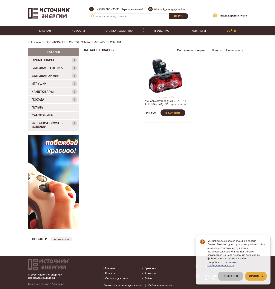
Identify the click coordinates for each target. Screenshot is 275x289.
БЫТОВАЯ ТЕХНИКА (47, 68)
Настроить (230, 276)
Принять (256, 276)
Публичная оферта (160, 285)
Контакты (199, 30)
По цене (217, 50)
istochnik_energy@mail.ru (169, 9)
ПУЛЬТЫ (38, 107)
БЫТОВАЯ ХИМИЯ (45, 75)
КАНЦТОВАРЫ (43, 91)
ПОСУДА (38, 99)
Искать (178, 16)
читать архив (61, 239)
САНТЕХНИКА (42, 115)
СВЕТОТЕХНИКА (79, 42)
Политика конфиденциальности (122, 285)
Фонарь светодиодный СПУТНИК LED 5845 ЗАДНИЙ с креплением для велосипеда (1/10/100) (165, 104)
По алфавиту (234, 50)
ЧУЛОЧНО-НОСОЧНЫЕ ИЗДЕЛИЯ (48, 125)
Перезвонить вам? (132, 9)
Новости (78, 30)
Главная (45, 30)
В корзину (173, 112)
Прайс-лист (162, 30)
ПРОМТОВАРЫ (55, 42)
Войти (231, 30)
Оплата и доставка (119, 30)
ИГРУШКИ (39, 83)
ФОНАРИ (100, 42)
